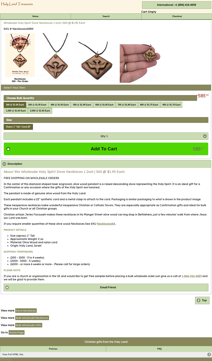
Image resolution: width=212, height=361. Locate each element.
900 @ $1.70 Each (171, 105)
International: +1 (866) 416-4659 (176, 4)
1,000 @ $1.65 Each (16, 111)
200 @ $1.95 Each (37, 105)
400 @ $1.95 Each (60, 105)
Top (204, 300)
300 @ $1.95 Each (15, 105)
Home (35, 16)
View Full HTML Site (12, 354)
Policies (53, 349)
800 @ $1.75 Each (149, 105)
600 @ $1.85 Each (104, 105)
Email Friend (108, 287)
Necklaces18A (106, 223)
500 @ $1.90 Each (82, 105)
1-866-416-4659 (192, 276)
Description (31, 164)
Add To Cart (147, 149)
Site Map (5, 359)
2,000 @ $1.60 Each (40, 111)
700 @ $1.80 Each (127, 105)
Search (106, 16)
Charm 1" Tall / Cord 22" (18, 127)
